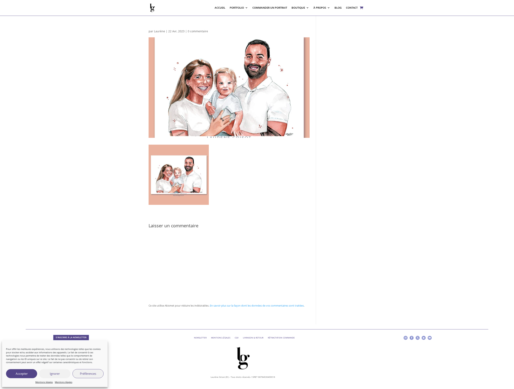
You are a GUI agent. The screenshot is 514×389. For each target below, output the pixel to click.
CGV (237, 337)
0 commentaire (198, 31)
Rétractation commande (281, 337)
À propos (319, 7)
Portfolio (237, 7)
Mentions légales (44, 382)
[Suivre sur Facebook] (412, 338)
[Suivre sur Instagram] (406, 338)
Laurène (159, 31)
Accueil (220, 7)
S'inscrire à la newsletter (71, 337)
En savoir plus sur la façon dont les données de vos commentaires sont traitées (257, 305)
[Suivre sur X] (418, 338)
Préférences (88, 374)
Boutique (298, 7)
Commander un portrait (269, 7)
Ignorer (55, 374)
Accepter (22, 374)
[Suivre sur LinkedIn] (424, 338)
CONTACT (352, 7)
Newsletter (200, 337)
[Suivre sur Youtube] (430, 338)
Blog (338, 7)
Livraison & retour (253, 337)
